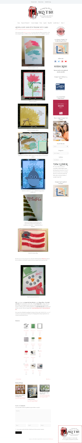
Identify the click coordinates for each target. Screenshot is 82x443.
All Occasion (31, 29)
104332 (39, 373)
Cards (35, 29)
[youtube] (66, 61)
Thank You (41, 29)
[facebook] (55, 61)
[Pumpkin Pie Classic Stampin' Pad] (39, 339)
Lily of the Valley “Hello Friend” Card (44, 393)
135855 (26, 372)
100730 (39, 333)
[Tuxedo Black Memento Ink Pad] (33, 352)
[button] (29, 23)
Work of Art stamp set (27, 32)
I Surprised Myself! (31, 399)
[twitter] (59, 61)
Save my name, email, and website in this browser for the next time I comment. (30, 429)
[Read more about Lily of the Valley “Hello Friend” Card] (45, 388)
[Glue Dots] (33, 366)
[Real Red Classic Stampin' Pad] (26, 352)
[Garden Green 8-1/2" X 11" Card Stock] (33, 325)
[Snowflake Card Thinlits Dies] (26, 365)
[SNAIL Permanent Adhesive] (39, 366)
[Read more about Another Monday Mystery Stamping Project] (20, 389)
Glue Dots (33, 370)
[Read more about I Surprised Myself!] (33, 391)
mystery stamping (19, 398)
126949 (26, 360)
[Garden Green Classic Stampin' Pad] (33, 339)
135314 (26, 345)
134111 (26, 333)
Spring (38, 29)
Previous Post (18, 379)
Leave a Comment (18, 29)
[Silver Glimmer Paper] (26, 339)
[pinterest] (62, 61)
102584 (33, 333)
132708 (33, 360)
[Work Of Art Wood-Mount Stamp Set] (26, 325)
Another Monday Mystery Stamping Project (20, 396)
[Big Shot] (40, 350)
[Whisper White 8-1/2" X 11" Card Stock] (39, 325)
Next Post (48, 379)
